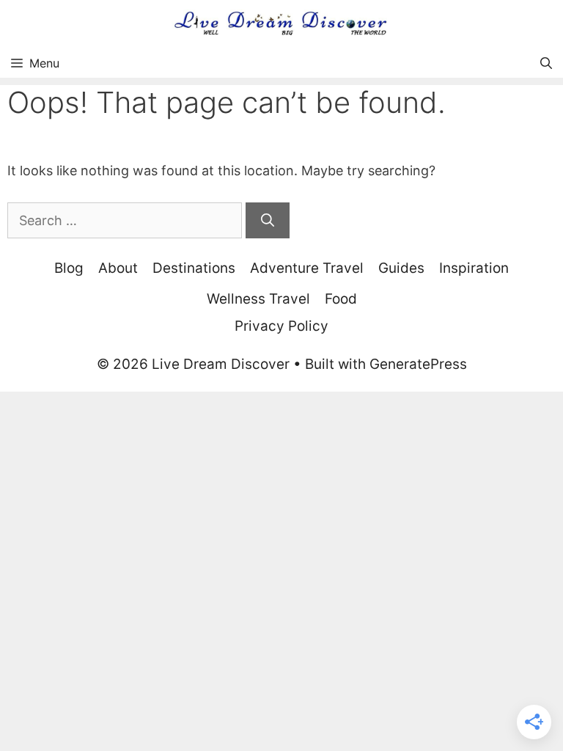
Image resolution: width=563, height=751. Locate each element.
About (118, 268)
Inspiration (474, 268)
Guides (401, 268)
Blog (69, 268)
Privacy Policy (281, 326)
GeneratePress (418, 364)
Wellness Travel (258, 298)
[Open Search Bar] (546, 63)
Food (341, 298)
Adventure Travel (307, 268)
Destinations (193, 268)
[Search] (268, 220)
